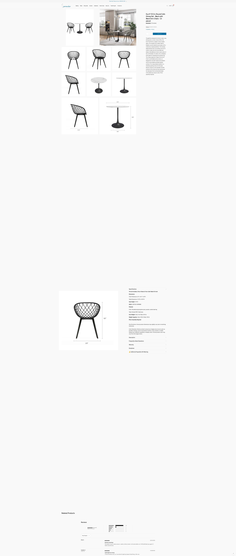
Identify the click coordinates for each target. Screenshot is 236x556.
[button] (167, 5)
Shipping (147, 26)
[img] (107, 540)
